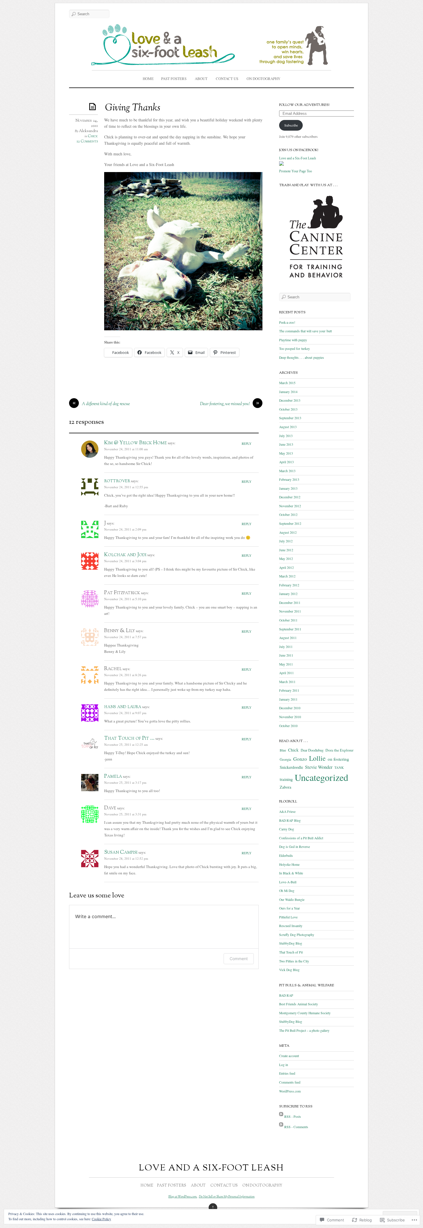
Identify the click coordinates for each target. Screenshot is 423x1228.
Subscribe (291, 125)
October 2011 (288, 620)
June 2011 (286, 655)
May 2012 (286, 558)
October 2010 (288, 726)
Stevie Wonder (318, 767)
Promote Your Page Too (295, 171)
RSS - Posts (292, 1116)
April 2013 (286, 462)
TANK (339, 767)
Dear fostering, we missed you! (225, 404)
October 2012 (288, 514)
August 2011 (288, 638)
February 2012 (289, 585)
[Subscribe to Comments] (281, 1127)
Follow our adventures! (304, 105)
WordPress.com (290, 1091)
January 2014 (288, 392)
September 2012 (290, 523)
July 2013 (286, 436)
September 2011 (290, 629)
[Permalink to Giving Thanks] (93, 106)
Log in (283, 1065)
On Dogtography (263, 78)
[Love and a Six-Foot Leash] (281, 166)
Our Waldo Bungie (291, 899)
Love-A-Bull (287, 882)
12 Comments (87, 141)
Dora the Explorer (339, 750)
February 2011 (289, 690)
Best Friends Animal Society (298, 1004)
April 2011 (286, 673)
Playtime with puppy (293, 340)
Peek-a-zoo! (287, 322)
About (201, 78)
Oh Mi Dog (286, 890)
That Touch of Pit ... (129, 738)
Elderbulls (286, 855)
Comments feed (289, 1082)
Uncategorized (321, 777)
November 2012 (290, 506)
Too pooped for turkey (294, 348)
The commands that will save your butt (305, 331)
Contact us (227, 78)
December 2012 (289, 497)
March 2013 (287, 471)
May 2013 (286, 453)
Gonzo (300, 759)
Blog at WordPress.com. (182, 1196)
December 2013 (289, 400)
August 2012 (288, 532)
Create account (289, 1056)
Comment (239, 958)
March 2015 (287, 383)
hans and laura (122, 707)
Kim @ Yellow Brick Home (135, 443)
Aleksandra (88, 131)
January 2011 (288, 699)
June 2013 (286, 444)
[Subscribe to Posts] (281, 1116)
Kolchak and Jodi (125, 555)
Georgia (285, 759)
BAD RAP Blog (290, 820)
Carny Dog (286, 829)
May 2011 (286, 664)
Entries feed (287, 1073)
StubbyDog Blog (290, 943)
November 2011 (290, 611)
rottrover (117, 481)
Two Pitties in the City (294, 961)
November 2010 (290, 717)
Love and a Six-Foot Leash (297, 158)
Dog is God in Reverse (294, 846)
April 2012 (286, 567)
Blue (283, 750)
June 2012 (286, 550)
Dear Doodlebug (312, 750)
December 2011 (289, 602)
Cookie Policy (101, 1218)
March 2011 (287, 682)
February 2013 (289, 479)
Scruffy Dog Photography (296, 935)
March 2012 (287, 576)
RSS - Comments (296, 1127)
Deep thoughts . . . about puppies (301, 357)
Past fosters (173, 78)
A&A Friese (287, 811)
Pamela (113, 776)
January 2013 (288, 488)
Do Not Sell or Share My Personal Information (227, 1196)
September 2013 (290, 418)
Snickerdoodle (291, 767)
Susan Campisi (121, 852)
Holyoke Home (289, 864)
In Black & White (291, 873)
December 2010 (289, 708)
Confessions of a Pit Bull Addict (301, 838)
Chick (93, 136)
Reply (246, 443)
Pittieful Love (288, 917)
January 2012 (288, 594)
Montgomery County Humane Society (305, 1013)
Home (148, 78)
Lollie (317, 758)
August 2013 (288, 427)
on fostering (338, 759)
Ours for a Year (289, 908)
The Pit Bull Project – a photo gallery (304, 1030)
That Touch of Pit (291, 952)
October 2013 (288, 409)
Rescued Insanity (290, 926)
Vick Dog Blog (289, 970)
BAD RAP (286, 995)
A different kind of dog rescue (106, 404)
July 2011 (286, 646)
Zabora (285, 787)
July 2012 (286, 541)
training (286, 779)
